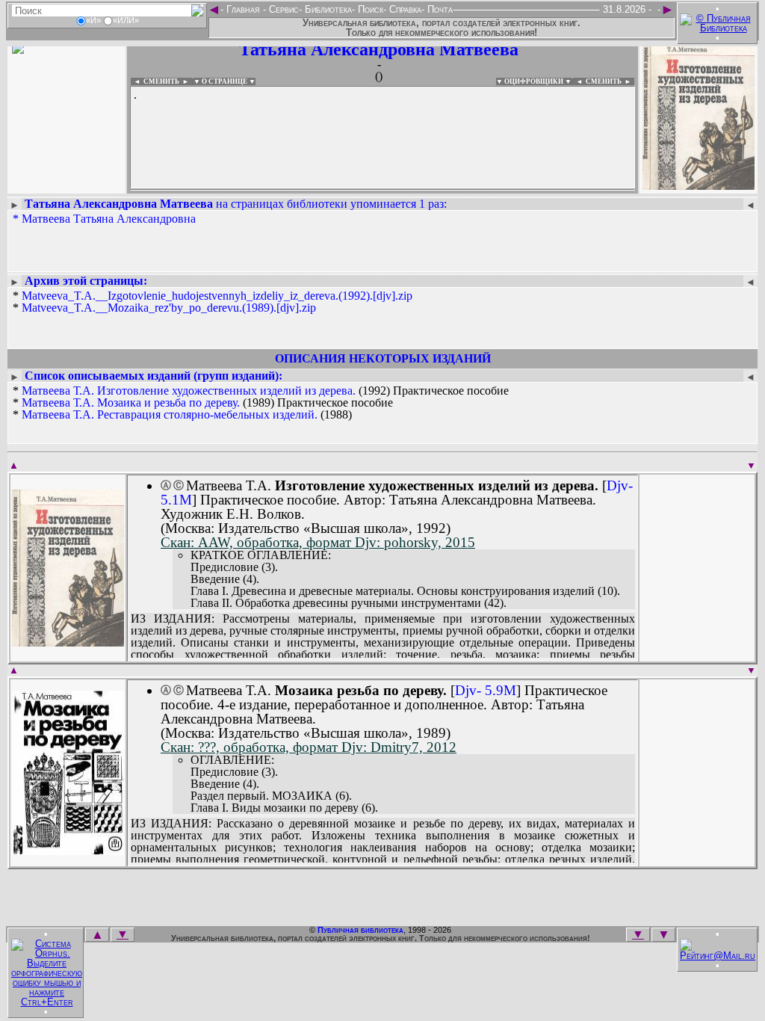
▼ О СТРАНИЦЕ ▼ (224, 81)
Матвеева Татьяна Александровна (109, 218)
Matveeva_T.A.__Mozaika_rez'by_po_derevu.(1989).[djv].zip (169, 307)
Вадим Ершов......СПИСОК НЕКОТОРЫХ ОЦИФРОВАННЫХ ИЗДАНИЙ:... (382, 190)
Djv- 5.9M (485, 690)
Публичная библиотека (360, 929)
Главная (243, 9)
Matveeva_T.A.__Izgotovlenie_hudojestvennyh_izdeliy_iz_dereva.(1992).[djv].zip (217, 295)
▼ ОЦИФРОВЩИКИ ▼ (534, 81)
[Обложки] (698, 185)
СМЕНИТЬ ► (610, 81)
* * (212, 302)
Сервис (282, 9)
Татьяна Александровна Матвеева (378, 49)
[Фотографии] (66, 185)
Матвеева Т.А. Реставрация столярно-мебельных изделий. (170, 414)
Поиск (369, 9)
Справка (403, 9)
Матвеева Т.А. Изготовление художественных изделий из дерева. (189, 390)
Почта (438, 9)
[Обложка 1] (68, 642)
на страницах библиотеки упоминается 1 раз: (236, 203)
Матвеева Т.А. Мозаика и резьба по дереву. (131, 402)
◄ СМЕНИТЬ (155, 81)
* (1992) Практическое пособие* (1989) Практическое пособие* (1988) (261, 403)
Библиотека (327, 9)
